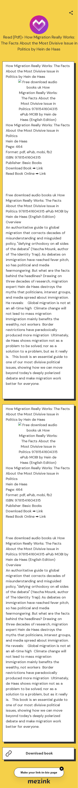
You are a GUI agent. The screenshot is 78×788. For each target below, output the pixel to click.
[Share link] (71, 12)
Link (40, 168)
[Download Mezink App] (39, 781)
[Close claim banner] (62, 769)
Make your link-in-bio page (39, 772)
